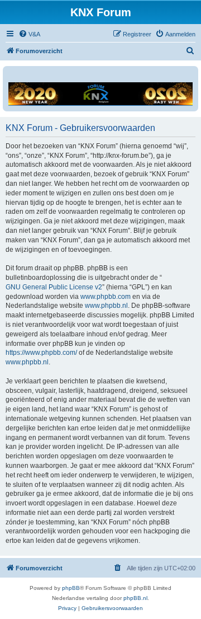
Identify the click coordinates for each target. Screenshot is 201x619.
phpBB (71, 588)
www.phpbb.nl (106, 306)
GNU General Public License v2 (54, 287)
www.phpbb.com (105, 297)
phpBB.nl (135, 598)
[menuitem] (29, 34)
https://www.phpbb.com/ (41, 353)
